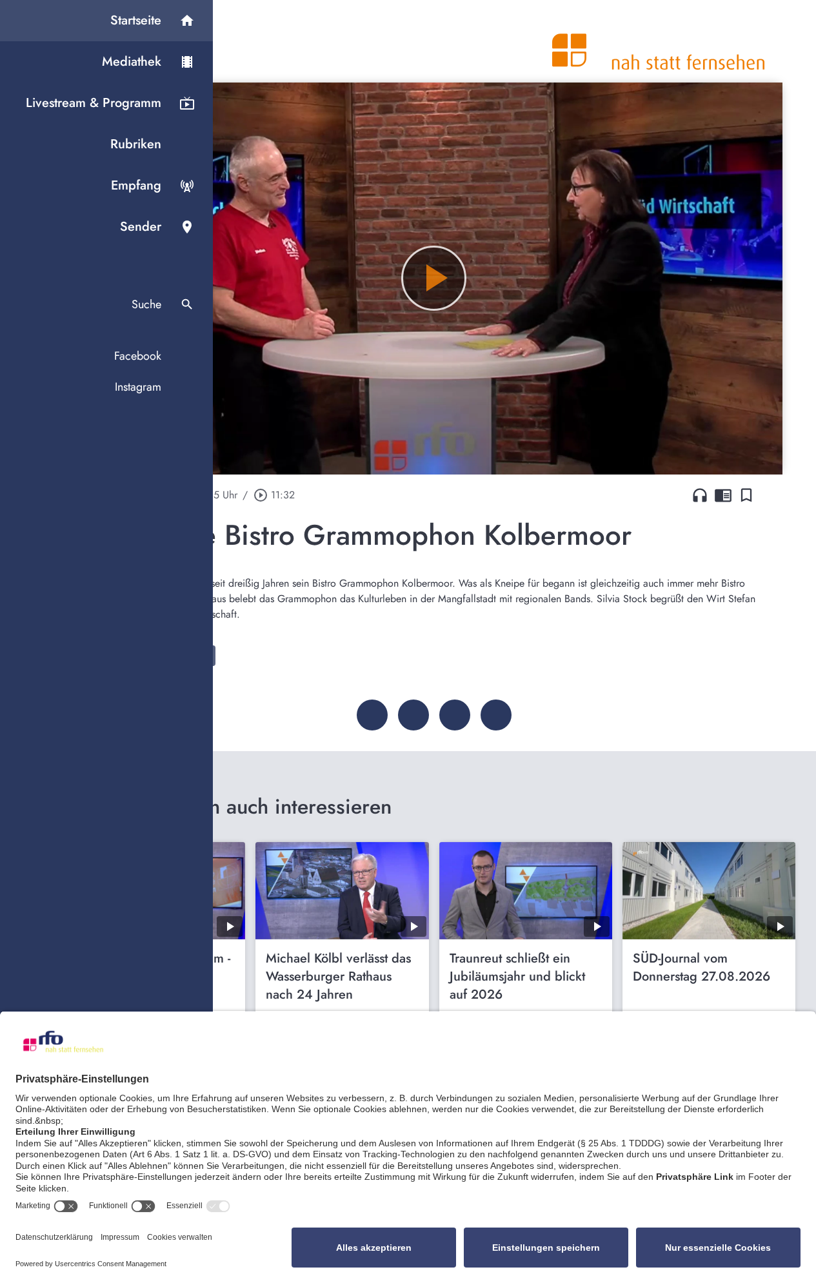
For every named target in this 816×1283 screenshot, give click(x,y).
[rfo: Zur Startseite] (658, 41)
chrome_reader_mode (723, 495)
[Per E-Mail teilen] (496, 715)
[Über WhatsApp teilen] (454, 715)
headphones (700, 495)
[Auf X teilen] (413, 715)
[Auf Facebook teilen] (372, 715)
